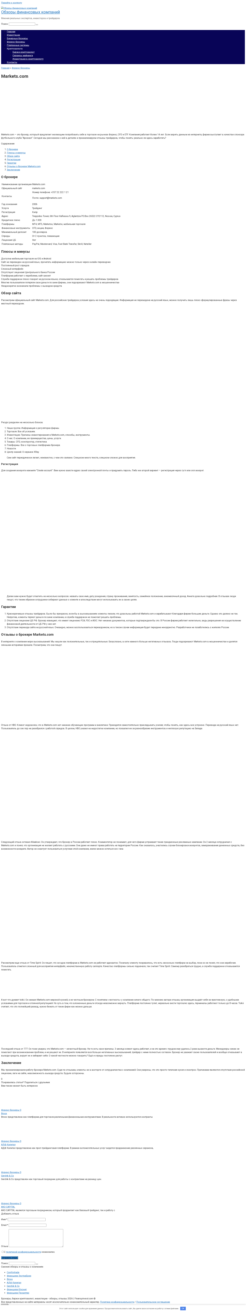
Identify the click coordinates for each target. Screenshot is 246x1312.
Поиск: (5, 24)
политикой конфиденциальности (23, 1252)
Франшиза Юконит (17, 1289)
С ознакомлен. (29, 1252)
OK (183, 1308)
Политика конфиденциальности (117, 1302)
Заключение (13, 169)
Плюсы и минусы (16, 152)
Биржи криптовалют (24, 52)
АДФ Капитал (8, 1144)
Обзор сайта (13, 156)
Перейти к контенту (11, 2)
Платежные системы (18, 45)
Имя (4, 1219)
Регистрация (13, 159)
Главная (11, 31)
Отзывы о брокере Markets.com (24, 166)
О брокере (12, 149)
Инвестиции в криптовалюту (28, 59)
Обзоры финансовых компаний (30, 12)
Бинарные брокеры (17, 38)
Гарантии (11, 163)
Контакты (12, 62)
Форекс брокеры (16, 42)
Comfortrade (13, 1272)
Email (4, 1225)
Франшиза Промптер (18, 1293)
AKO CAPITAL (8, 1207)
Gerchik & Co (7, 1175)
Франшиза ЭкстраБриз (19, 1275)
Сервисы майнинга (23, 55)
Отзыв (4, 1246)
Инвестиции (13, 35)
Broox (4, 1113)
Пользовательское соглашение (153, 1302)
